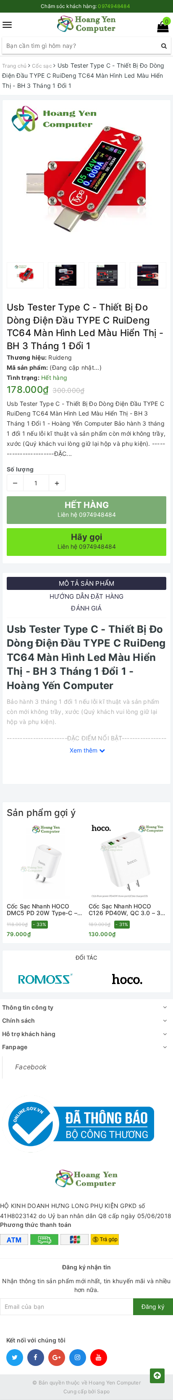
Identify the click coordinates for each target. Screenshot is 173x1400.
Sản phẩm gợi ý (41, 812)
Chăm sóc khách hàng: (85, 6)
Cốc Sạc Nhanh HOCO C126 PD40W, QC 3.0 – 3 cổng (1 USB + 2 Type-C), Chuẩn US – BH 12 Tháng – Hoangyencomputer (126, 909)
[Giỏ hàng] (160, 28)
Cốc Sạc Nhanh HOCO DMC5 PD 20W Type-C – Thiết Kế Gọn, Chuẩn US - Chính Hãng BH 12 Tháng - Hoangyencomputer (44, 909)
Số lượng (20, 469)
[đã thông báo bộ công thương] (78, 1121)
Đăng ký (153, 1306)
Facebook (31, 1067)
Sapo (103, 1391)
